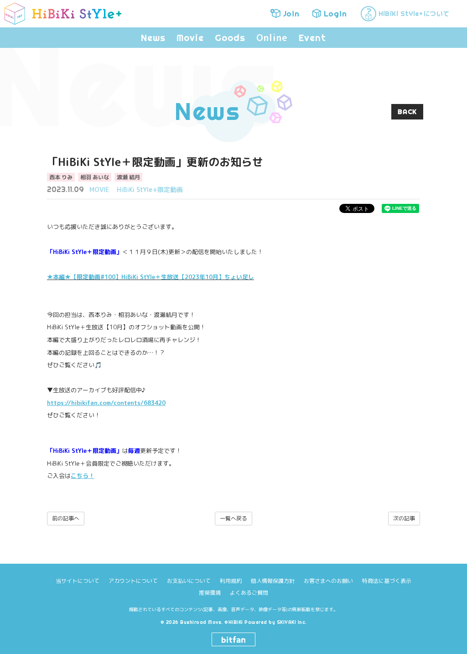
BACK (407, 112)
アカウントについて (133, 581)
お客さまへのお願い (328, 581)
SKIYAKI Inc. (292, 622)
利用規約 (231, 581)
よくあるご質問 (249, 593)
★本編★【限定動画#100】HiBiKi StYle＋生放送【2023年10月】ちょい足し (150, 277)
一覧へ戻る (233, 518)
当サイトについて (77, 581)
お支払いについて (189, 581)
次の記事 (404, 518)
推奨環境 (210, 593)
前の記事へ (65, 518)
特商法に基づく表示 (386, 581)
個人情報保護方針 (273, 581)
